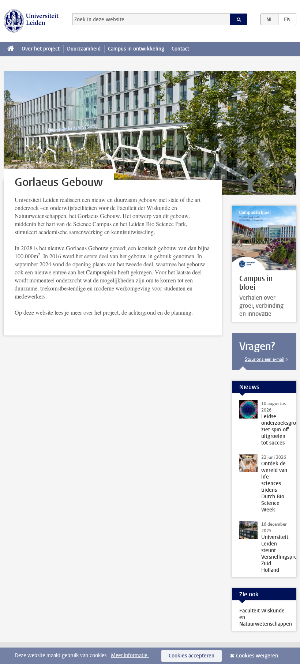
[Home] (11, 49)
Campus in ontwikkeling (136, 48)
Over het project (41, 48)
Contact (180, 48)
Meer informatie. (130, 655)
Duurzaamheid (84, 48)
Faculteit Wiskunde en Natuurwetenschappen (265, 617)
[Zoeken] (238, 19)
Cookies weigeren (257, 655)
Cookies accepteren (191, 655)
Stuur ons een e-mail (264, 359)
